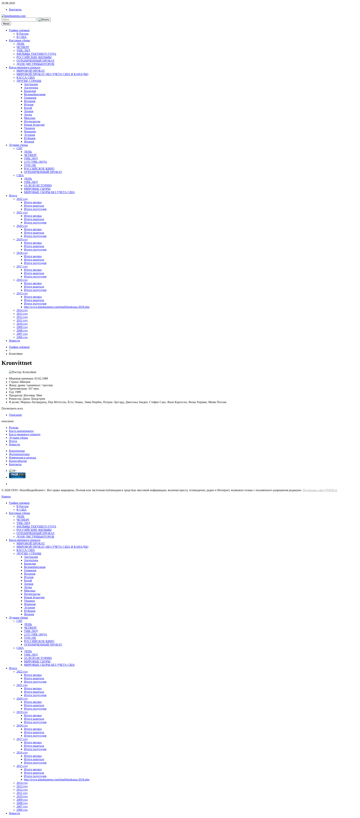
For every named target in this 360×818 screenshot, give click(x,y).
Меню (6, 23)
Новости (14, 340)
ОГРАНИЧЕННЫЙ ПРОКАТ (35, 60)
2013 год (22, 313)
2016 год (22, 279)
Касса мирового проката (24, 67)
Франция (30, 131)
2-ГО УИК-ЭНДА (35, 161)
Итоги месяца (33, 202)
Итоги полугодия (35, 209)
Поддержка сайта (314, 490)
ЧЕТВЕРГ (22, 47)
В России (22, 33)
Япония (29, 141)
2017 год (22, 266)
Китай (28, 107)
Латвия (28, 111)
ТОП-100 (30, 165)
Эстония (29, 134)
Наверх (6, 496)
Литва (28, 114)
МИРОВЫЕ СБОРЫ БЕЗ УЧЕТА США (49, 192)
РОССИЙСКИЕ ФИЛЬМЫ (34, 57)
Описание (15, 414)
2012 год (22, 317)
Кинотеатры (17, 450)
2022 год (22, 199)
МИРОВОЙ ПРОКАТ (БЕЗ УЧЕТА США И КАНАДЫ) (52, 74)
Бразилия (30, 91)
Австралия (31, 84)
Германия (30, 97)
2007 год (22, 333)
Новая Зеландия (34, 124)
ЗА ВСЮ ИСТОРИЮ (38, 185)
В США (21, 37)
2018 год (22, 252)
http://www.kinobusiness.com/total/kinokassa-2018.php (56, 306)
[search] (44, 20)
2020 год (22, 226)
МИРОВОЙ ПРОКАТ (30, 70)
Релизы (13, 427)
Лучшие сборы (18, 145)
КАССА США (25, 77)
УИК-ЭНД (23, 50)
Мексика (29, 118)
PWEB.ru (331, 490)
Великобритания (34, 94)
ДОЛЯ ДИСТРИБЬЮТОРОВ (35, 64)
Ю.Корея (29, 138)
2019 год (22, 239)
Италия (28, 104)
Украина (29, 128)
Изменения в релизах (22, 457)
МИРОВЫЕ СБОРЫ (37, 188)
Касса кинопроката (21, 431)
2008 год (22, 330)
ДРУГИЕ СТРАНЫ (28, 80)
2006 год (22, 337)
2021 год (22, 212)
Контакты (15, 9)
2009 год (22, 327)
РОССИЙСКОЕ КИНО (39, 168)
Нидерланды (32, 121)
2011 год (21, 320)
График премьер (19, 30)
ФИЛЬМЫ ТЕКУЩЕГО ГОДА (36, 53)
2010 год (22, 323)
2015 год (22, 293)
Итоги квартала (34, 205)
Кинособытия (18, 461)
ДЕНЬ (20, 43)
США (20, 175)
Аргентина (31, 87)
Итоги (13, 195)
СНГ (19, 148)
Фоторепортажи (19, 454)
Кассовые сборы (19, 40)
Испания (29, 101)
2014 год (22, 310)
